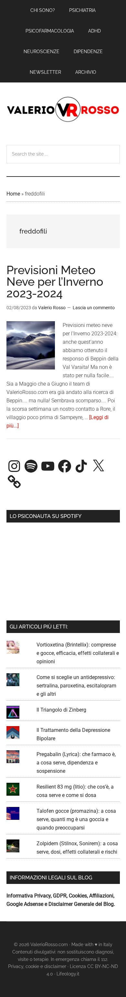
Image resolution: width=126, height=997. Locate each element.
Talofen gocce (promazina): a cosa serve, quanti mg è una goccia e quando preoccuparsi (76, 819)
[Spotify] (31, 466)
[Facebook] (64, 466)
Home (13, 194)
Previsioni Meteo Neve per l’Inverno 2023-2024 (54, 281)
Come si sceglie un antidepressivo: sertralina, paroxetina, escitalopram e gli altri (76, 685)
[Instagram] (14, 466)
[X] (98, 466)
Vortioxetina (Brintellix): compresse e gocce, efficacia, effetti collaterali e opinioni (78, 653)
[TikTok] (81, 466)
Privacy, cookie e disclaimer (37, 966)
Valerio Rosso (63, 109)
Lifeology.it (68, 973)
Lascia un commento (94, 307)
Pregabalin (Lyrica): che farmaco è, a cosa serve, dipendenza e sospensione (76, 762)
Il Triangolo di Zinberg (61, 710)
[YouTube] (48, 466)
